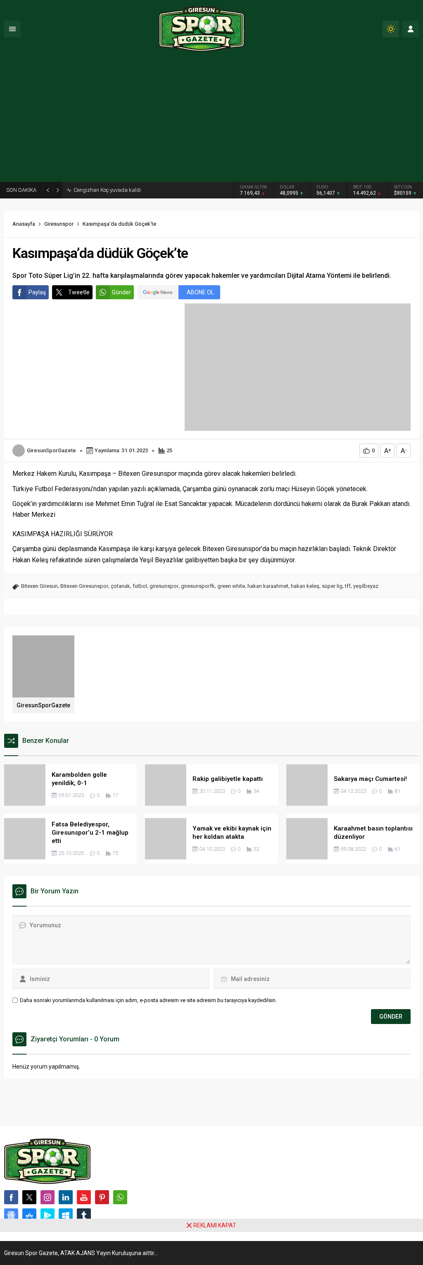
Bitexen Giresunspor (84, 586)
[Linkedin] (66, 1197)
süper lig (332, 586)
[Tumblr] (84, 1215)
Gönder (121, 292)
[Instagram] (47, 1197)
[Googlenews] (11, 1215)
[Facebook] (11, 1197)
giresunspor (164, 586)
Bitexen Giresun (39, 586)
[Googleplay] (47, 1215)
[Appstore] (29, 1215)
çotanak (120, 586)
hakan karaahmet (267, 586)
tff (348, 586)
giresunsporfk (198, 586)
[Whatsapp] (120, 1197)
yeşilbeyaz (365, 586)
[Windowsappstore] (66, 1215)
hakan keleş (305, 586)
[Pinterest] (102, 1197)
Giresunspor (59, 224)
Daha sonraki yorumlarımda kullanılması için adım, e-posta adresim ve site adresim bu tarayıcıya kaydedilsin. (148, 1000)
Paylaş (37, 292)
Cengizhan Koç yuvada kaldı (107, 190)
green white (231, 586)
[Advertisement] (211, 120)
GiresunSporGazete (51, 450)
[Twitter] (29, 1197)
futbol (140, 586)
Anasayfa (23, 224)
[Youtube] (84, 1197)
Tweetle (79, 292)
